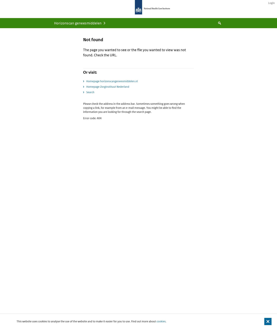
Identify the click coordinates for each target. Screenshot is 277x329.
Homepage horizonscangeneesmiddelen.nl (112, 81)
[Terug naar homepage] (138, 7)
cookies (161, 321)
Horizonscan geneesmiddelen (78, 23)
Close (266, 321)
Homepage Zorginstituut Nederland (107, 86)
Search (90, 92)
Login (271, 3)
